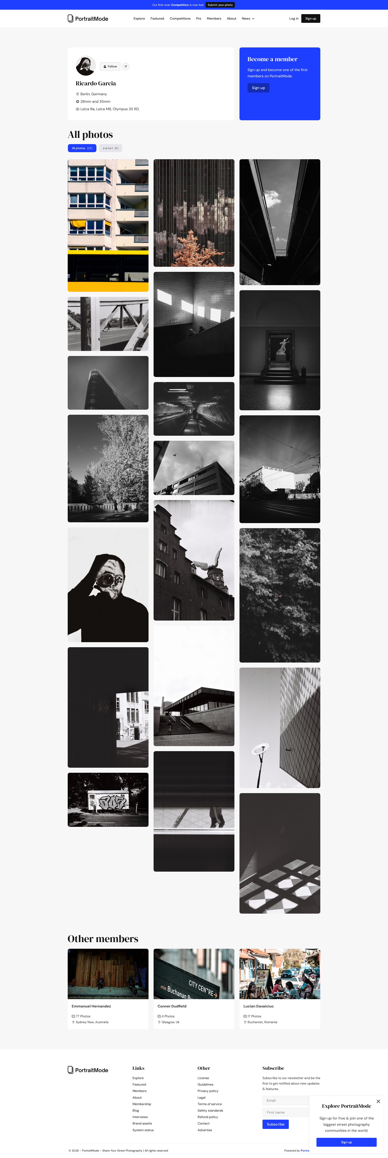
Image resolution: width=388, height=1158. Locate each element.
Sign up (310, 18)
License (203, 1078)
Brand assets (142, 1123)
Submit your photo (220, 5)
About (231, 18)
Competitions (180, 18)
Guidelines (205, 1084)
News (246, 18)
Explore (139, 18)
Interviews (140, 1117)
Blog (136, 1110)
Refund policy (208, 1117)
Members (214, 18)
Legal (202, 1097)
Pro (198, 18)
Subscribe (275, 1124)
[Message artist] (125, 66)
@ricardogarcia (133, 163)
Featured (157, 18)
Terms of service (210, 1104)
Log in (293, 18)
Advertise (205, 1130)
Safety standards (210, 1110)
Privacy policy (208, 1091)
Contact (204, 1123)
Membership (142, 1104)
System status (143, 1130)
